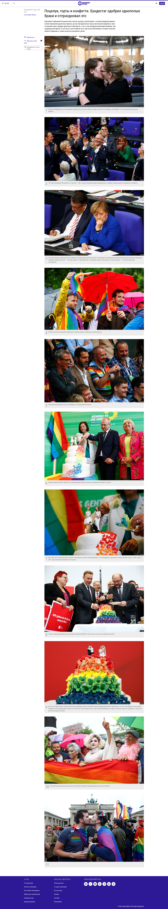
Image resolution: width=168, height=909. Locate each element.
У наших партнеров (60, 887)
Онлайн (56, 894)
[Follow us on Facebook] (86, 884)
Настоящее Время (30, 15)
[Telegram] (156, 3)
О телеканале (28, 883)
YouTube (56, 898)
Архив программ (29, 902)
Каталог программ (30, 887)
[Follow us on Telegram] (104, 884)
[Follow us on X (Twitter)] (90, 884)
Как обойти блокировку (32, 890)
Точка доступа (58, 883)
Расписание (58, 902)
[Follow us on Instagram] (100, 884)
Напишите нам (29, 898)
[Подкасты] (113, 884)
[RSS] (109, 884)
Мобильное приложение (32, 894)
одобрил (81, 21)
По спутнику (58, 890)
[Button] (29, 38)
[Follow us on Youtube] (95, 884)
